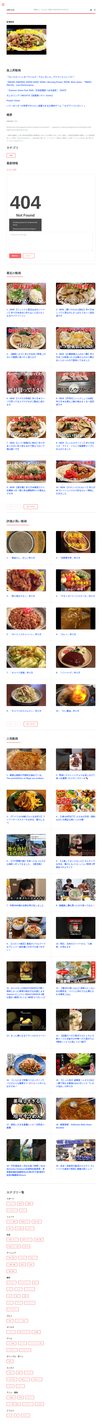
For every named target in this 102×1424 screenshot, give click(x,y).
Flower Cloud (13, 100)
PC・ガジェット (24, 1282)
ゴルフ (23, 1210)
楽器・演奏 (38, 1239)
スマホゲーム (12, 1350)
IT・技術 (19, 1228)
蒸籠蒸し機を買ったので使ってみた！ (77, 905)
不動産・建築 (12, 1264)
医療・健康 (11, 1271)
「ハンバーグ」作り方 (69, 672)
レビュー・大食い (21, 1320)
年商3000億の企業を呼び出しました (27, 905)
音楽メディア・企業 (13, 1246)
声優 (20, 1397)
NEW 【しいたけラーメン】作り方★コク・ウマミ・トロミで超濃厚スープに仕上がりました (75, 446)
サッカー (11, 1203)
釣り (35, 1282)
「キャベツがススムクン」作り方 (25, 711)
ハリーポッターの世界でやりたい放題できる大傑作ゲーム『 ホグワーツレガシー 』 (46, 106)
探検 (25, 1296)
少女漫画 (36, 1332)
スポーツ (30, 1228)
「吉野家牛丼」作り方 (69, 558)
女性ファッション (23, 1332)
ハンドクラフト (12, 1309)
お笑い (10, 1372)
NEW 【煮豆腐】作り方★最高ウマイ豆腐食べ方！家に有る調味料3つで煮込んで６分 (26, 490)
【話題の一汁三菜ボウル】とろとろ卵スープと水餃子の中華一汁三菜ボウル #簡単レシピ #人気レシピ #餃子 (75, 1039)
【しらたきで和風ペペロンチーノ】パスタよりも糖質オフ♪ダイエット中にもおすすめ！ (26, 1083)
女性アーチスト (26, 1239)
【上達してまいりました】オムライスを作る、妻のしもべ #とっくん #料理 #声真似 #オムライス (75, 864)
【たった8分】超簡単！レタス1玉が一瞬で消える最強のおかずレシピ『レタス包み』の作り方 (75, 1083)
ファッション (29, 1289)
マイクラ (22, 1343)
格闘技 (29, 1203)
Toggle (4, 4)
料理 (11, 155)
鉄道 (17, 1296)
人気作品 (11, 1397)
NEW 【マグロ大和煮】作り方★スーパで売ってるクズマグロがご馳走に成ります (26, 401)
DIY (10, 1289)
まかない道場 (11, 169)
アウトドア (11, 1282)
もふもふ (25, 1415)
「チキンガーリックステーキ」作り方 (77, 596)
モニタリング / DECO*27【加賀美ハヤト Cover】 (30, 95)
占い (10, 1302)
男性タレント (24, 1379)
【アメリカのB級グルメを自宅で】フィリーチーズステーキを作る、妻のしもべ (26, 819)
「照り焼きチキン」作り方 (22, 596)
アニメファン (28, 1404)
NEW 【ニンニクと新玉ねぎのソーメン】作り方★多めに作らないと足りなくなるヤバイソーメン (26, 312)
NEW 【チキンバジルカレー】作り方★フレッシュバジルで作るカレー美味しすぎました (75, 490)
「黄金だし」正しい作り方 (22, 558)
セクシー (20, 1386)
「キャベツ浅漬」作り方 (21, 672)
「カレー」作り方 (67, 634)
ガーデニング (29, 1302)
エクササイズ (12, 1210)
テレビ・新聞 (12, 1221)
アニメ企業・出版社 (13, 1404)
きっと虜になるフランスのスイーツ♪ (28, 1036)
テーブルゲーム (25, 1350)
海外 (10, 1228)
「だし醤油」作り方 (69, 711)
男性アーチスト (12, 1239)
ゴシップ (30, 1397)
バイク (18, 1302)
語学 (22, 1264)
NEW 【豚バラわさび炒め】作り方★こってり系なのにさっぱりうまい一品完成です (75, 312)
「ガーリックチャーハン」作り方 (25, 634)
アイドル (28, 1372)
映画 (19, 1372)
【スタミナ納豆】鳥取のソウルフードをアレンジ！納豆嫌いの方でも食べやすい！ (26, 947)
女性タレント (37, 1379)
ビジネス (22, 1257)
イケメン (11, 1332)
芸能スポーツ (24, 1221)
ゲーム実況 (11, 1343)
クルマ (18, 1289)
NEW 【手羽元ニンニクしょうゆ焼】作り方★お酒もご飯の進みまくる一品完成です (75, 401)
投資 (31, 1264)
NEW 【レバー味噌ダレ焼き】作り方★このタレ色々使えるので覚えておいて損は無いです (26, 446)
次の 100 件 (31, 506)
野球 (20, 1203)
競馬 (10, 1361)
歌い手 (26, 1246)
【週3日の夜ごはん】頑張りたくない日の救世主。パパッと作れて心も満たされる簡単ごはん (75, 991)
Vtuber (39, 1404)
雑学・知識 (11, 1257)
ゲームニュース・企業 (36, 1343)
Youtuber (12, 1379)
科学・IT (33, 1257)
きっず (10, 1386)
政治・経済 (36, 1221)
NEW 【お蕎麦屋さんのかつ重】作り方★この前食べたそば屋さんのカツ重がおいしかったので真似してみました (75, 357)
